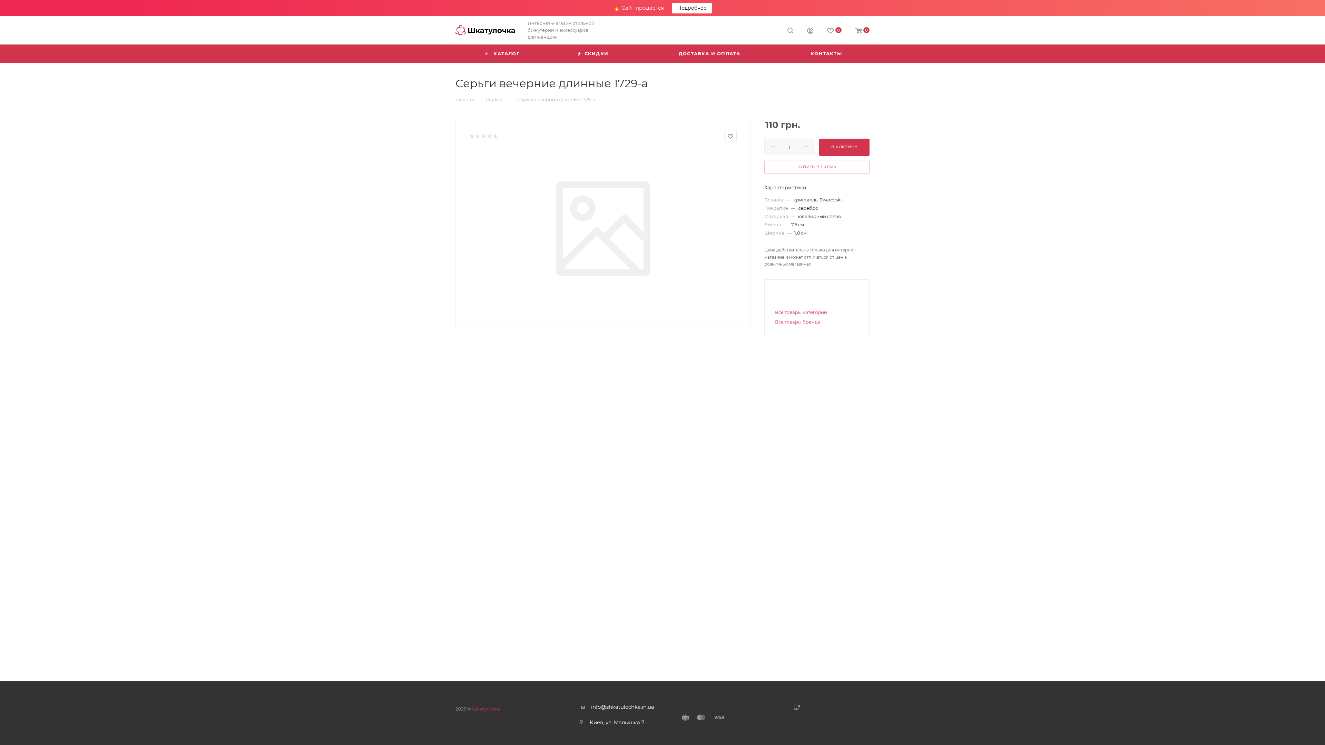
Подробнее (692, 8)
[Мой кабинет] (810, 31)
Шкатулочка (486, 709)
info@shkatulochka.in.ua (622, 707)
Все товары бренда (797, 322)
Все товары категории (801, 312)
